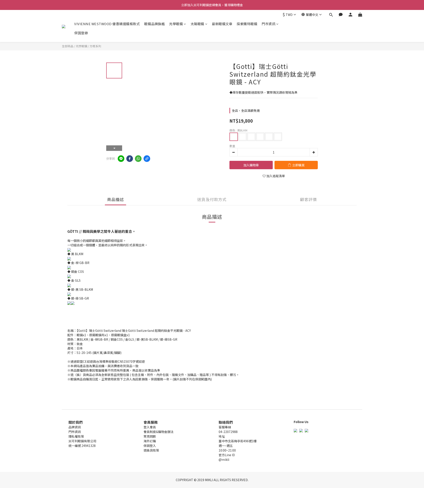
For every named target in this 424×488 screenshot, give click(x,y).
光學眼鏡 (176, 23)
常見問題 (150, 436)
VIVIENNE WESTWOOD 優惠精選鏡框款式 (107, 23)
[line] (121, 158)
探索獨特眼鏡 (247, 23)
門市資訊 (268, 23)
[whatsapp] (138, 158)
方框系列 (95, 46)
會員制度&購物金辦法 (159, 431)
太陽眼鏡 (197, 23)
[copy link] (147, 158)
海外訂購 (150, 441)
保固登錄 (81, 32)
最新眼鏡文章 (222, 23)
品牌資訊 (74, 427)
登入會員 (150, 427)
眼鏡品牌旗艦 (154, 23)
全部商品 (67, 46)
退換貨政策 (151, 450)
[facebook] (129, 158)
